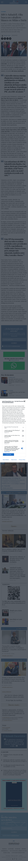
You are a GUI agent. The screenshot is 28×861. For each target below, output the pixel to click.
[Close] (25, 401)
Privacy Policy (22, 459)
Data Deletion (6, 459)
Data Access (14, 459)
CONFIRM (8, 454)
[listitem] (14, 427)
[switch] (22, 431)
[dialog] (14, 430)
